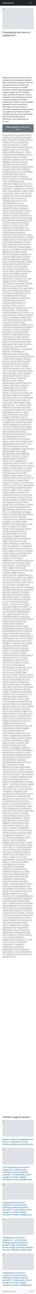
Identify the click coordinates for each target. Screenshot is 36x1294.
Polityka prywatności (9, 1291)
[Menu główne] (31, 3)
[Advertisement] (18, 56)
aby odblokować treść (18, 128)
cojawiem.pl (8, 2)
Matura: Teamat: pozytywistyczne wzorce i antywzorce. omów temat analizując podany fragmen (17, 1142)
